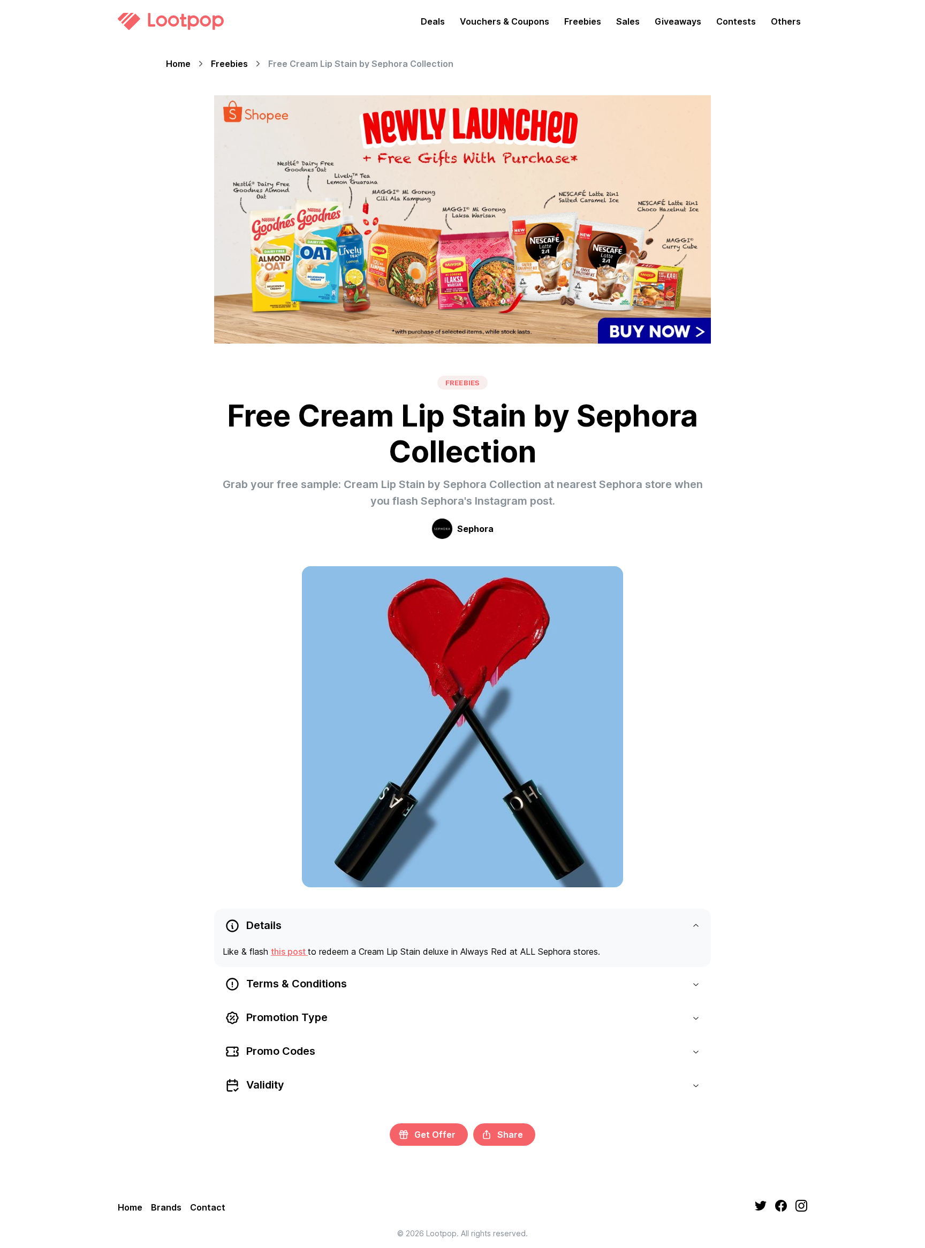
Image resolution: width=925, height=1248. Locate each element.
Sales (628, 21)
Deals (433, 21)
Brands (166, 1207)
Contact (207, 1207)
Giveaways (678, 21)
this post (289, 951)
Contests (736, 21)
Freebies (582, 21)
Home (178, 63)
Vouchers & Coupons (504, 21)
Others (786, 21)
